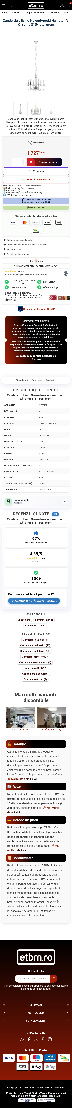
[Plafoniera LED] (20, 717)
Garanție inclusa (18, 287)
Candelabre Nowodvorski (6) (35, 662)
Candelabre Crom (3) (35, 679)
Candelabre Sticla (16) (35, 639)
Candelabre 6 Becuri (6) (35, 673)
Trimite (53, 979)
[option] (20, 720)
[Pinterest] (43, 1039)
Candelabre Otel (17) (35, 668)
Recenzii (50, 380)
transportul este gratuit (48, 1096)
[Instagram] (49, 1039)
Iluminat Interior (44, 619)
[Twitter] (22, 1039)
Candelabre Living (35, 625)
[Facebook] (29, 1039)
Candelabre (23, 619)
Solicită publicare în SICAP (39, 309)
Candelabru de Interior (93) (35, 651)
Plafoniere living (51, 729)
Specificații (22, 380)
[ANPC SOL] (26, 1101)
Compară (38, 171)
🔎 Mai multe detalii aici (22, 779)
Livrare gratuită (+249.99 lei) (23, 281)
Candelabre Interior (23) (35, 656)
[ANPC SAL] (45, 1101)
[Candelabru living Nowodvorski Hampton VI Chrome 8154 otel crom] (20, 109)
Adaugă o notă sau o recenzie (36, 600)
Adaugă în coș (48, 162)
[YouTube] (36, 1039)
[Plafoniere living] (51, 717)
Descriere (37, 380)
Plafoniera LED (20, 729)
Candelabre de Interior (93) (35, 645)
